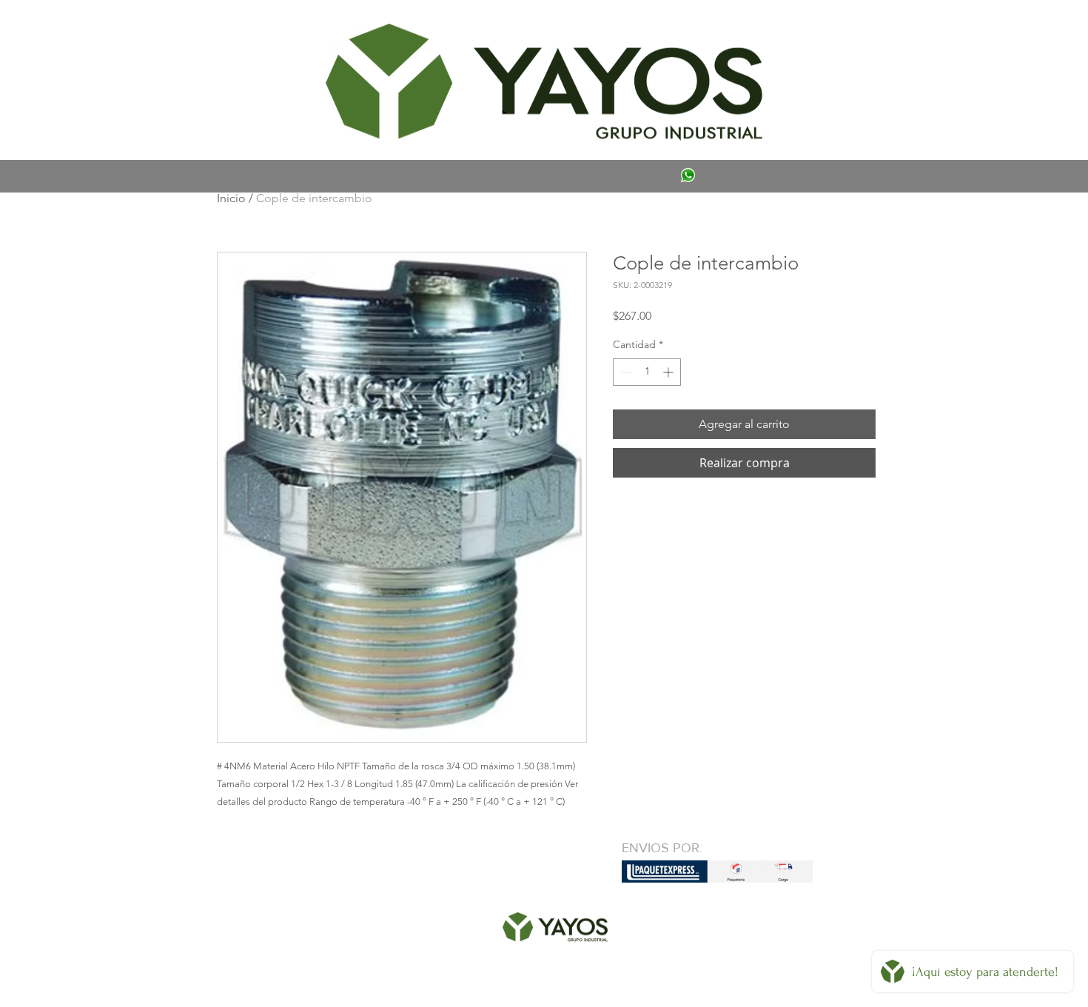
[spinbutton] (647, 372)
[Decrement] (624, 372)
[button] (238, 26)
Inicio (231, 198)
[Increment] (669, 372)
